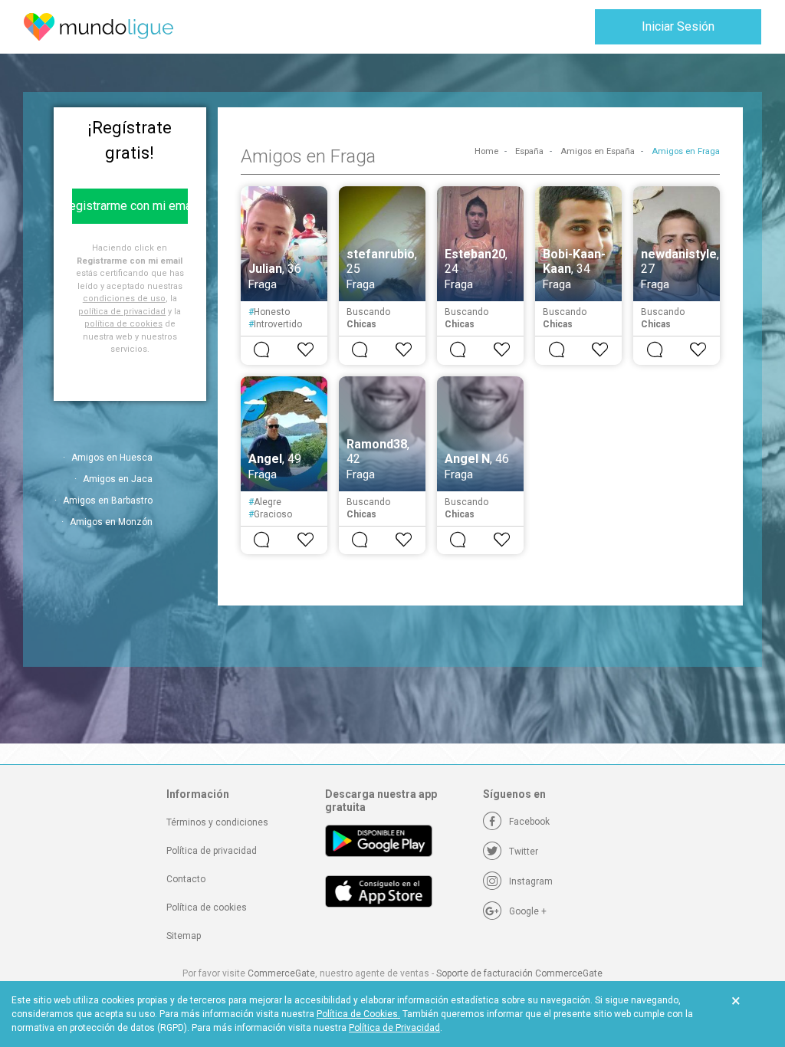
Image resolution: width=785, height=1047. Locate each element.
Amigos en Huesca (112, 457)
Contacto (185, 879)
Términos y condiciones (217, 822)
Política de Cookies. (358, 1014)
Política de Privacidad (394, 1027)
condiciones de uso (124, 299)
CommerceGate (281, 973)
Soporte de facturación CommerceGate (519, 973)
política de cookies (123, 324)
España (529, 151)
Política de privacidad (211, 850)
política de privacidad (122, 312)
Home (486, 151)
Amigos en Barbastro (108, 500)
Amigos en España (597, 151)
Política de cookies (206, 907)
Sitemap (183, 935)
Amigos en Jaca (118, 479)
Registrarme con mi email (130, 206)
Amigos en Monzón (111, 522)
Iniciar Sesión (678, 26)
